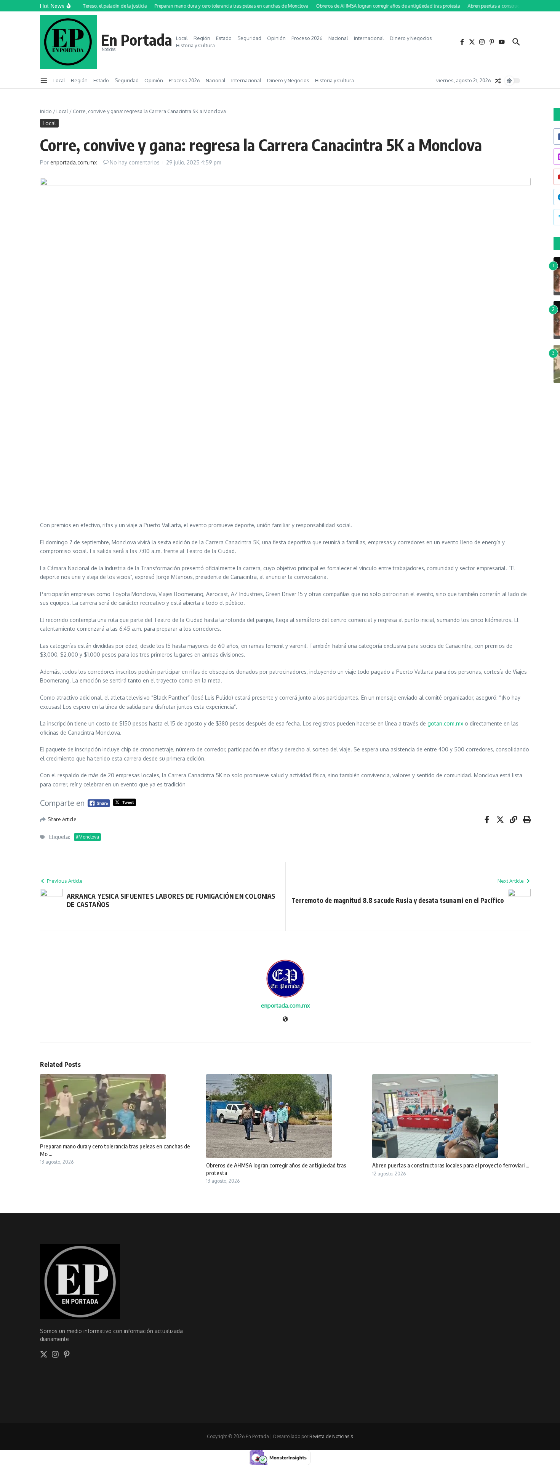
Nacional (338, 38)
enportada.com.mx (73, 162)
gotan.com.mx (445, 723)
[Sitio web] (285, 1019)
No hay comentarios (135, 162)
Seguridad (249, 38)
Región (202, 38)
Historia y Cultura (195, 45)
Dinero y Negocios (411, 38)
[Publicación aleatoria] (498, 81)
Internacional (369, 38)
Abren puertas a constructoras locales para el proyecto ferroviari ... (450, 1165)
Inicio (46, 111)
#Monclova (87, 837)
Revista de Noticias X (331, 1436)
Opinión (276, 38)
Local (182, 38)
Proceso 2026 (307, 38)
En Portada (136, 39)
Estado (224, 38)
